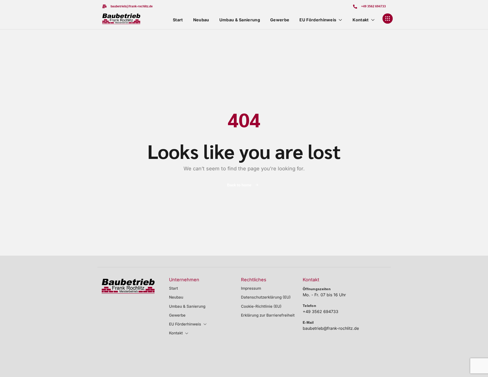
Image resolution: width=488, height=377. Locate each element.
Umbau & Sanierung (239, 19)
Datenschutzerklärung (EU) (266, 297)
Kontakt (361, 19)
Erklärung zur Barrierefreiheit (268, 315)
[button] (127, 6)
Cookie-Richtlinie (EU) (261, 306)
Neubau (201, 19)
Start (178, 19)
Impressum (251, 288)
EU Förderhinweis (317, 19)
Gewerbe (279, 19)
